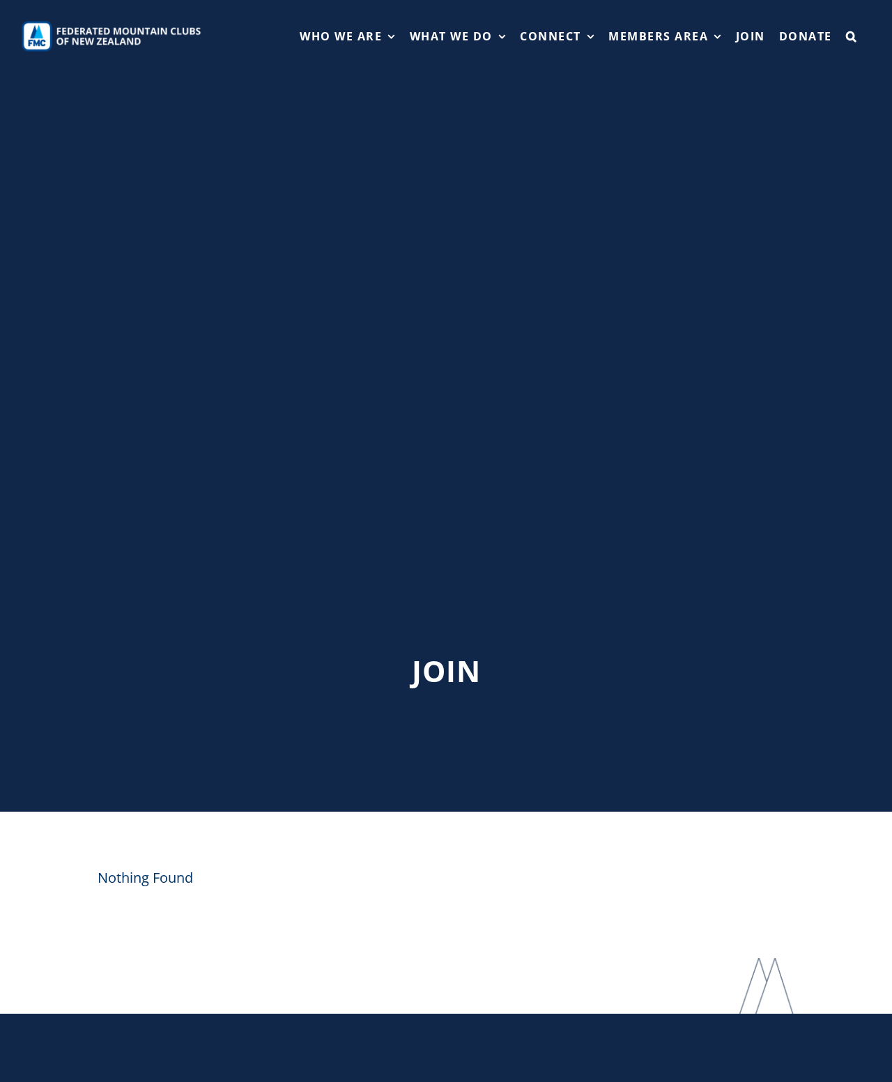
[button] (852, 36)
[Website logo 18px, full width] (114, 24)
